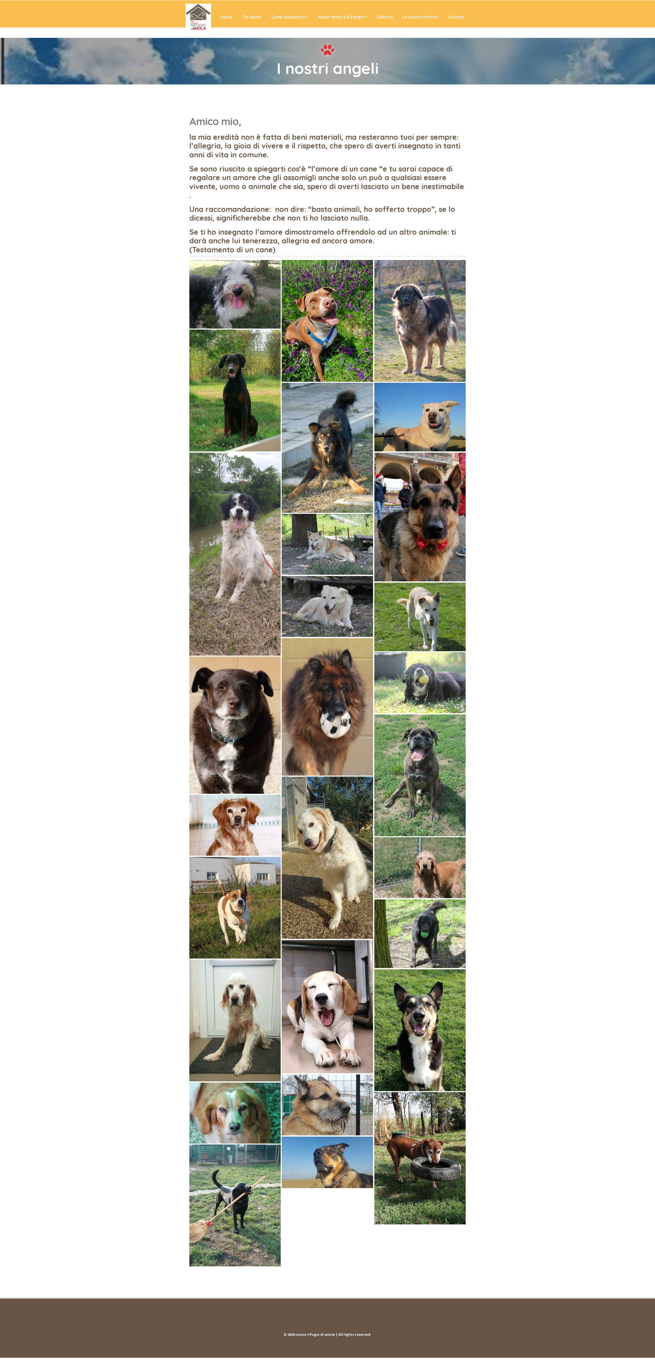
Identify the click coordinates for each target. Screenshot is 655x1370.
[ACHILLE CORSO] (420, 775)
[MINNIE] (235, 907)
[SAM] (420, 1158)
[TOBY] (327, 1162)
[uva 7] (420, 617)
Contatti (456, 16)
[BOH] (420, 682)
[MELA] (327, 606)
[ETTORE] (327, 1104)
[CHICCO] (420, 1030)
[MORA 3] (327, 544)
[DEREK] (420, 933)
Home (227, 16)
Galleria (385, 16)
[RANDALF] (420, 867)
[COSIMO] (235, 725)
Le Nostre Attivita (420, 16)
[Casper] (235, 554)
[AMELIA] (420, 417)
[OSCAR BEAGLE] (327, 1006)
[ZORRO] (420, 517)
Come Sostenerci (288, 16)
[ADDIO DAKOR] (327, 448)
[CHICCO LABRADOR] (235, 1205)
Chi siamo (252, 16)
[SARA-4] (235, 825)
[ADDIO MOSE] (235, 390)
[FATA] (235, 1113)
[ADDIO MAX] (420, 321)
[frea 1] (327, 321)
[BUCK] (235, 1020)
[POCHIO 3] (327, 706)
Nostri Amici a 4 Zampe (341, 16)
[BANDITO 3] (235, 294)
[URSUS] (327, 858)
